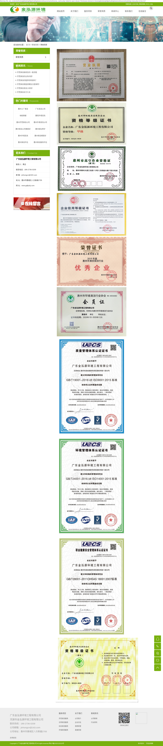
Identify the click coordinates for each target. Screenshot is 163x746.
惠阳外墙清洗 (40, 115)
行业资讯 (94, 722)
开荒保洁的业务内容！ (25, 76)
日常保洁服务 (63, 722)
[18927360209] (157, 646)
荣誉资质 (101, 11)
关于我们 (74, 11)
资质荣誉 (78, 726)
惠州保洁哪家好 (40, 136)
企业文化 (78, 722)
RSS (147, 4)
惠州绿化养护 (40, 129)
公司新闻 (94, 718)
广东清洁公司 (40, 109)
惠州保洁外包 (23, 142)
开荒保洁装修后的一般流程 (27, 72)
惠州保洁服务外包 (40, 142)
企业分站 (135, 4)
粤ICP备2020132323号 (56, 743)
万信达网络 (149, 743)
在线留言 (142, 11)
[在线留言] (157, 660)
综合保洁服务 (63, 726)
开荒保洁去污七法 (23, 92)
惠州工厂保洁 (23, 109)
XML (151, 4)
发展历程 (78, 730)
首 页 (28, 45)
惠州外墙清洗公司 (40, 122)
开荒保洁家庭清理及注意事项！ (28, 84)
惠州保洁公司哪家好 (23, 129)
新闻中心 (115, 11)
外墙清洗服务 (63, 730)
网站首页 (61, 11)
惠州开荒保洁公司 (23, 122)
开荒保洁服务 (63, 718)
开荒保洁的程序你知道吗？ (27, 80)
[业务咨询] (157, 638)
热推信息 (128, 4)
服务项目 (88, 11)
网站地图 (142, 4)
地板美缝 (23, 115)
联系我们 (129, 11)
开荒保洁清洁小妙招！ (25, 88)
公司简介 (78, 718)
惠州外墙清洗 (23, 136)
